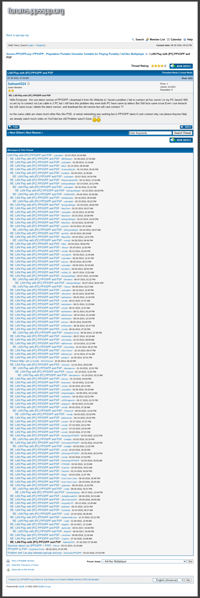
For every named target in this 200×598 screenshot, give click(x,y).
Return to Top (41, 579)
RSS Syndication (91, 579)
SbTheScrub (47, 361)
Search (140, 39)
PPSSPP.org (27, 579)
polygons (66, 404)
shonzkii (65, 365)
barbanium (66, 297)
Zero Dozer (67, 350)
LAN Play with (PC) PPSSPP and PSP (30, 155)
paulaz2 (65, 357)
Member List (157, 39)
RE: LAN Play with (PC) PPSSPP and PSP (34, 158)
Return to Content (57, 579)
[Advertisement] (77, 25)
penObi (65, 226)
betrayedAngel (68, 183)
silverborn (66, 294)
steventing (66, 340)
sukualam (58, 155)
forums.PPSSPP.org (18, 54)
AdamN (67, 531)
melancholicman (69, 517)
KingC (64, 474)
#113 (190, 78)
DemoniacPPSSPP (70, 435)
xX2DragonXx (68, 400)
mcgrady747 (67, 503)
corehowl (66, 535)
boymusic (66, 382)
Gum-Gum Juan (69, 478)
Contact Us (14, 579)
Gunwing (66, 510)
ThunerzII (68, 411)
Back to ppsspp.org (17, 35)
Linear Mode (186, 72)
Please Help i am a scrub (24, 361)
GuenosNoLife (68, 169)
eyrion (64, 428)
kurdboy (65, 173)
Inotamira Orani (71, 333)
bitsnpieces (69, 368)
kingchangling (68, 393)
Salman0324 (17, 83)
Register (41, 45)
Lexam (65, 421)
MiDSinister (67, 159)
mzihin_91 (66, 272)
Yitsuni (65, 247)
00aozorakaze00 (70, 180)
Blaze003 (66, 237)
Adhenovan (66, 315)
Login (30, 45)
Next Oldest (17, 132)
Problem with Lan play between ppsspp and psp (35, 552)
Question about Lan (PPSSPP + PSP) (29, 545)
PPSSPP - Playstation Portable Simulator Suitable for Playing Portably (76, 54)
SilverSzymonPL (69, 499)
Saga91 (65, 524)
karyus (65, 262)
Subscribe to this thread (23, 569)
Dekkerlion (67, 326)
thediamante (67, 198)
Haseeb (65, 471)
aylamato (66, 485)
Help (190, 39)
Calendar (176, 39)
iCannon (65, 467)
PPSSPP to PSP (17, 549)
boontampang (73, 492)
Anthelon (65, 506)
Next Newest (33, 132)
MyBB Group (44, 586)
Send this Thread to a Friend (25, 565)
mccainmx (66, 255)
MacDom (66, 208)
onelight (67, 439)
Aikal (63, 166)
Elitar (64, 244)
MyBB (21, 586)
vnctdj (67, 240)
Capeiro (65, 538)
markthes (66, 396)
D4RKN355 (69, 194)
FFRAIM (66, 464)
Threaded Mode (170, 72)
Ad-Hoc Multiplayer (132, 54)
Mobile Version (74, 579)
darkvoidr (66, 528)
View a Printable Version (23, 561)
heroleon (66, 269)
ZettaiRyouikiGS (69, 496)
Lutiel (66, 489)
